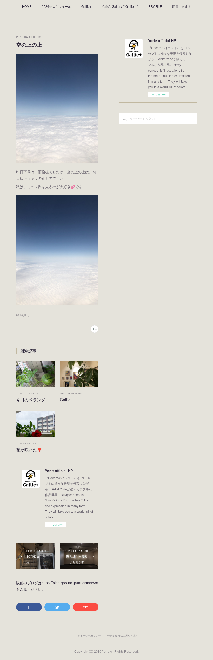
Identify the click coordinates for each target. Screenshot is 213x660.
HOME (26, 6)
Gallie (65, 400)
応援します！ (181, 6)
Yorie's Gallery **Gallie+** (120, 6)
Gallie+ (86, 6)
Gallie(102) (22, 315)
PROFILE (155, 6)
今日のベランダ (30, 400)
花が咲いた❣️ (29, 450)
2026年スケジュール (56, 6)
